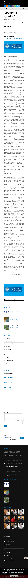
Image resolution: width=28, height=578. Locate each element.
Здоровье (8, 354)
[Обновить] (23, 412)
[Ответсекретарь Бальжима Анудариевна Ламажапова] (14, 519)
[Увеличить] (14, 290)
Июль (13, 31)
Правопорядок (9, 360)
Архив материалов (10, 363)
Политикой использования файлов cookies (13, 573)
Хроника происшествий (16, 317)
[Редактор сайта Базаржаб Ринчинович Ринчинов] (7, 519)
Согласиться (14, 576)
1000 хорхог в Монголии (16, 325)
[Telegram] (19, 6)
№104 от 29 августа (15, 310)
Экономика (8, 346)
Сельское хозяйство (10, 343)
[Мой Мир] (9, 6)
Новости (8, 338)
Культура (8, 352)
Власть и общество (10, 341)
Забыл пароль (12, 439)
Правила (6, 4)
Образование (9, 349)
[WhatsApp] (15, 6)
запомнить (8, 437)
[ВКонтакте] (5, 6)
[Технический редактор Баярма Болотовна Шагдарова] (7, 512)
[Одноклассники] (7, 6)
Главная (6, 31)
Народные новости (17, 1)
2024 (10, 31)
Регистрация (10, 1)
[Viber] (13, 6)
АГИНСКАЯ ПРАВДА (11, 14)
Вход (5, 1)
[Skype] (17, 6)
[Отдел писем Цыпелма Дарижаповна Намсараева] (21, 512)
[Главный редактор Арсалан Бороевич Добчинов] (21, 519)
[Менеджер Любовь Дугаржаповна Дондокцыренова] (14, 512)
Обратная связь (12, 4)
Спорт (7, 357)
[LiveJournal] (11, 6)
